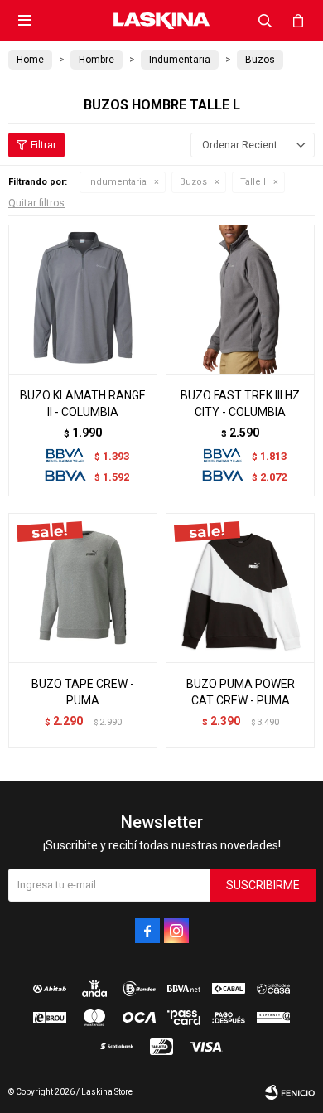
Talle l (253, 182)
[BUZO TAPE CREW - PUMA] (82, 587)
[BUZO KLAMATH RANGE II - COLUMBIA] (82, 299)
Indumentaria (117, 182)
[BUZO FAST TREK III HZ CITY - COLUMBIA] (240, 299)
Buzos (193, 182)
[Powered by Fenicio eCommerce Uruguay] (290, 1092)
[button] (265, 20)
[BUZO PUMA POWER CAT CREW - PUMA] (240, 587)
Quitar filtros (36, 203)
